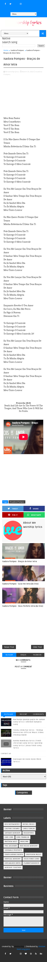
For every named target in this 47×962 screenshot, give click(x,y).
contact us (6, 753)
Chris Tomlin (29, 829)
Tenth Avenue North (14, 854)
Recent (23, 714)
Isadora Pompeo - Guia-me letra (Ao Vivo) (20, 584)
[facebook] (5, 4)
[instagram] (21, 4)
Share (36, 509)
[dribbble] (31, 954)
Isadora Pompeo (17, 50)
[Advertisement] (23, 96)
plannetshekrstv (31, 863)
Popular (8, 714)
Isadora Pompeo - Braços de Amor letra (19, 561)
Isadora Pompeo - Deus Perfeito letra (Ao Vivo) (22, 606)
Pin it (15, 515)
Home (6, 50)
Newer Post (9, 647)
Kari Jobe (9, 837)
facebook (37, 655)
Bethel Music (29, 824)
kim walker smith (12, 863)
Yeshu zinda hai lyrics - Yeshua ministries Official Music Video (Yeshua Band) (28, 732)
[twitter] (10, 4)
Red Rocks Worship (29, 846)
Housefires (29, 833)
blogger (9, 655)
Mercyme (24, 842)
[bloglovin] (26, 954)
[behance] (41, 954)
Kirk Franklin (23, 837)
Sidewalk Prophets (13, 850)
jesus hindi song (31, 859)
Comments (38, 714)
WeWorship (19, 946)
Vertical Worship (12, 859)
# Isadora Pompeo (17, 502)
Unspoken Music (33, 854)
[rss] (36, 954)
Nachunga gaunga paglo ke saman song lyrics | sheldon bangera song (29, 721)
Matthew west (11, 842)
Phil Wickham (11, 846)
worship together (13, 867)
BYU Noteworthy (12, 824)
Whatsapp (36, 515)
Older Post (37, 647)
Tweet (15, 509)
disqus (23, 655)
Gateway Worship (12, 833)
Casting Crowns (12, 829)
